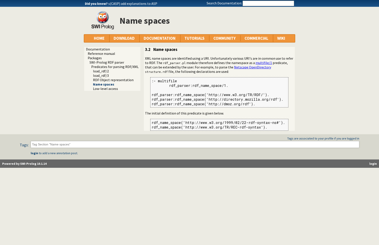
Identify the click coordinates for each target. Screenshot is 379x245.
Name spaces (103, 84)
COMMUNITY (224, 38)
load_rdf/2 (101, 71)
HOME (99, 38)
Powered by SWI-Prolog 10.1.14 (24, 164)
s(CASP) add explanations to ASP (132, 3)
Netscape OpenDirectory (252, 67)
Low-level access (105, 88)
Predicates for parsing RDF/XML (115, 66)
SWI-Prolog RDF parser (106, 62)
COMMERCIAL (256, 38)
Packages (95, 58)
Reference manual (101, 53)
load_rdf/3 (101, 75)
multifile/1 (264, 63)
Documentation (98, 49)
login (34, 153)
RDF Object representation (113, 80)
